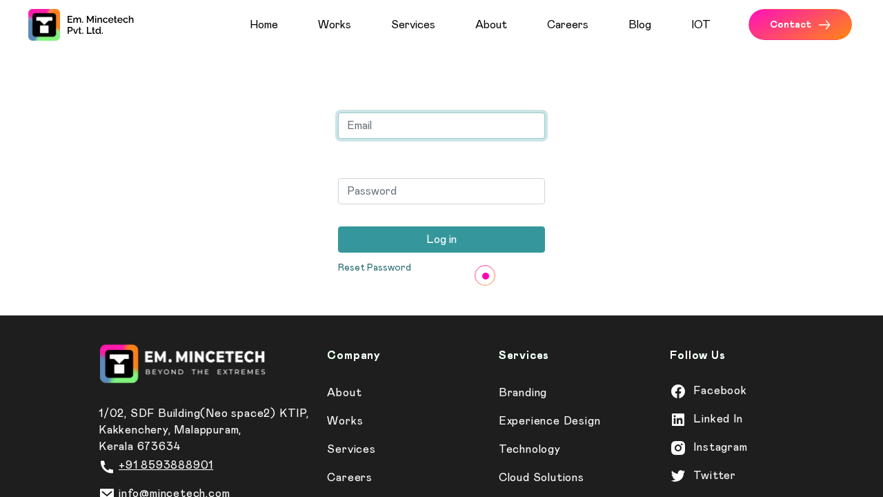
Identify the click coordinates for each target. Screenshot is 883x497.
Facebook (719, 390)
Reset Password (374, 268)
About (344, 392)
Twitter (714, 475)
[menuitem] (278, 25)
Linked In (717, 419)
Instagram (720, 447)
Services (351, 449)
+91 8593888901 (166, 465)
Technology (530, 449)
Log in (441, 239)
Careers (350, 477)
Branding (523, 392)
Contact (790, 25)
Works (345, 421)
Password (371, 160)
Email (356, 95)
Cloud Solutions (541, 477)
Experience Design (550, 421)
